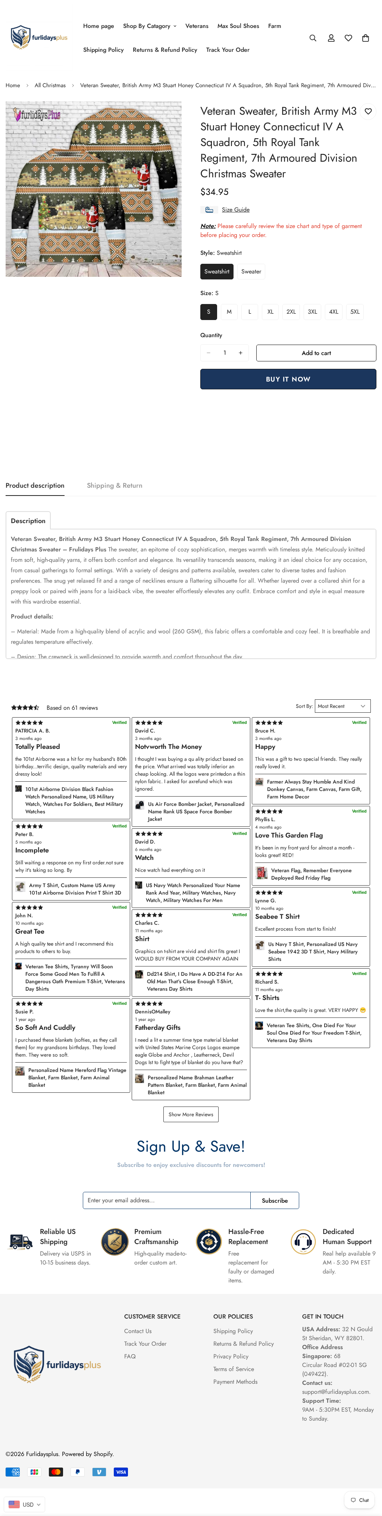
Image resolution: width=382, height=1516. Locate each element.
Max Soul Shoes (238, 26)
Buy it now (288, 379)
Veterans (197, 26)
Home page (98, 26)
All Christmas (50, 85)
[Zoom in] (175, 117)
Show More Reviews (191, 1114)
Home (13, 85)
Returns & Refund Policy (165, 49)
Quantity (211, 335)
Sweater (253, 273)
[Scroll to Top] (367, 1475)
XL (273, 313)
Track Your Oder (228, 49)
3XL (314, 313)
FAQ (130, 1356)
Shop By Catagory (146, 26)
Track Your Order (145, 1343)
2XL (293, 313)
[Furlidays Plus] (39, 38)
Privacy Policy (230, 1356)
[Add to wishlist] (368, 111)
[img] (191, 1003)
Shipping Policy (103, 49)
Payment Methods (235, 1381)
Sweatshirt (219, 273)
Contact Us (137, 1331)
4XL (335, 313)
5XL (357, 313)
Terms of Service (233, 1369)
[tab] (28, 520)
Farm (274, 26)
